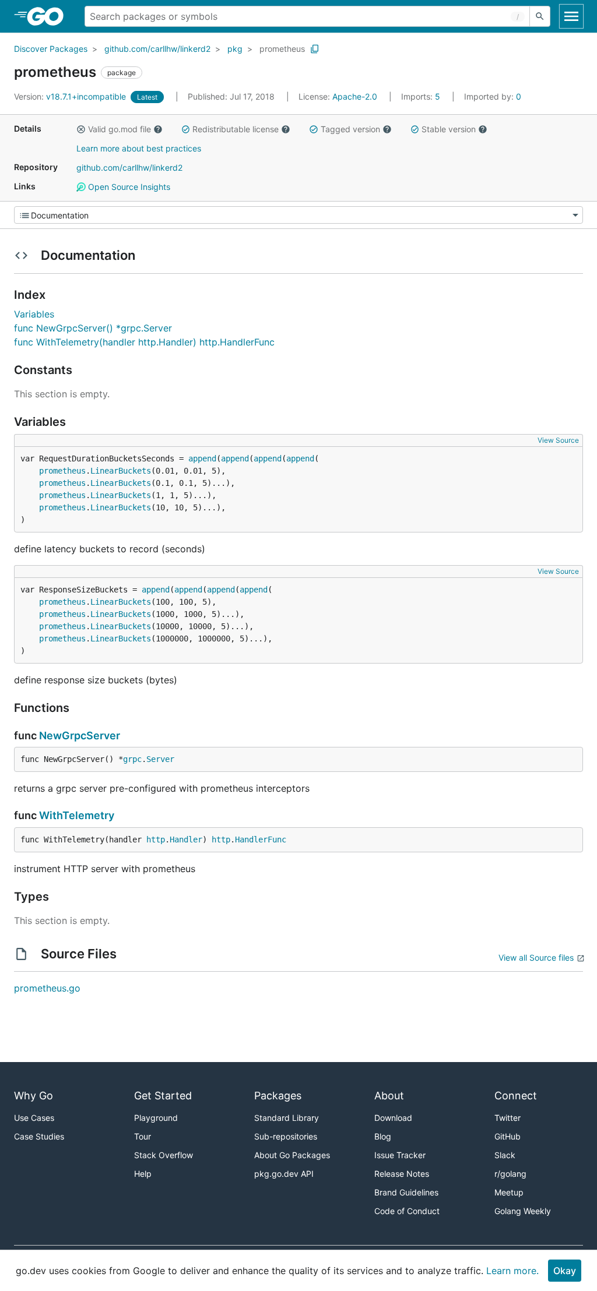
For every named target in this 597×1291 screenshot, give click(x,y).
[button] (81, 129)
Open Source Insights (128, 187)
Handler (186, 839)
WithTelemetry (76, 815)
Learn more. (512, 1270)
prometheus (282, 49)
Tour (142, 1136)
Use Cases (34, 1118)
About (389, 1095)
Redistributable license (235, 129)
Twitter (507, 1118)
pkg (235, 49)
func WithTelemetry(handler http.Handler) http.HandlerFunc (144, 342)
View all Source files (536, 957)
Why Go (33, 1095)
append (202, 458)
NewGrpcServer (79, 735)
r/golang (510, 1174)
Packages (277, 1095)
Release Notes (401, 1174)
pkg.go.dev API (284, 1174)
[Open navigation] (571, 16)
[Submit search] (539, 16)
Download (393, 1118)
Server (160, 759)
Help (143, 1174)
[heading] (49, 16)
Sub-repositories (285, 1136)
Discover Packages (50, 49)
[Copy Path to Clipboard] (315, 49)
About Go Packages (292, 1155)
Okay (564, 1270)
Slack (504, 1155)
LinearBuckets (120, 470)
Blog (382, 1136)
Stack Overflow (163, 1155)
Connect (515, 1095)
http (155, 839)
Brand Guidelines (406, 1192)
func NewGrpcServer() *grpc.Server (93, 328)
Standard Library (286, 1118)
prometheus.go (47, 988)
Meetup (509, 1192)
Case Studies (39, 1136)
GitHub (507, 1136)
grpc (132, 759)
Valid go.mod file (119, 129)
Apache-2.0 (354, 96)
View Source (558, 440)
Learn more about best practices (138, 148)
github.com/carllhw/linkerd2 (157, 49)
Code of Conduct (407, 1211)
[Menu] (298, 215)
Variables (34, 314)
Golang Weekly (522, 1211)
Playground (156, 1118)
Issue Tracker (400, 1155)
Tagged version (350, 129)
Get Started (163, 1095)
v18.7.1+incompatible (71, 96)
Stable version (448, 129)
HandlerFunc (260, 839)
